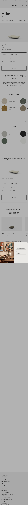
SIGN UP (21, 255)
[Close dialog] (27, 242)
